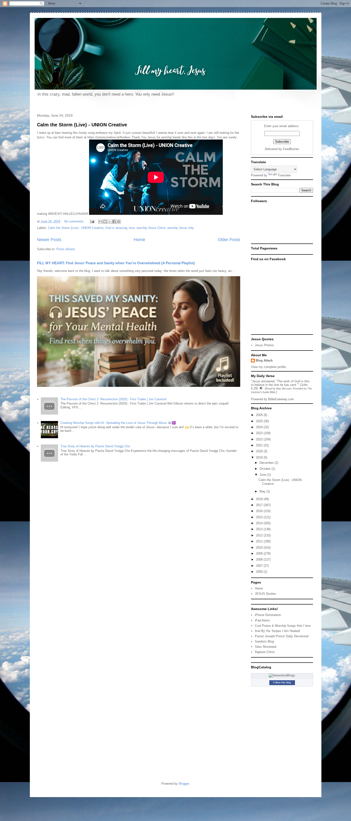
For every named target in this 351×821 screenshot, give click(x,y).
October (265, 468)
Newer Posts (49, 239)
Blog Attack (264, 360)
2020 (260, 451)
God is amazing (116, 228)
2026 (260, 415)
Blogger (184, 783)
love (132, 228)
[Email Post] (92, 221)
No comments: (74, 221)
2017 (260, 505)
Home (139, 239)
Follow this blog (282, 682)
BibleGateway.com (281, 399)
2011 (260, 541)
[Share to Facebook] (114, 221)
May (263, 491)
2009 (260, 553)
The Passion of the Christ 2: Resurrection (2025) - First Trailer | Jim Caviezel (113, 399)
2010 (260, 547)
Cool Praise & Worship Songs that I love (283, 625)
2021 (260, 445)
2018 (260, 499)
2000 (260, 571)
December (267, 463)
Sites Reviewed (265, 646)
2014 (260, 523)
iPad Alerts (262, 620)
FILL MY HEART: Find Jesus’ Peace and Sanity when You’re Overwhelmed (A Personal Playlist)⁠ (116, 263)
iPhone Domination (268, 615)
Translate (284, 175)
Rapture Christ (265, 652)
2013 (260, 529)
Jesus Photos (264, 345)
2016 (260, 511)
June (263, 474)
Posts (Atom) (65, 249)
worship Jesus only (180, 228)
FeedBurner (291, 149)
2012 (260, 535)
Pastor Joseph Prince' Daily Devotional (281, 636)
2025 (260, 421)
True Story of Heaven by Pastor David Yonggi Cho (95, 446)
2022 (260, 439)
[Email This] (100, 221)
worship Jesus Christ (151, 228)
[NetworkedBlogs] (282, 675)
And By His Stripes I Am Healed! (277, 631)
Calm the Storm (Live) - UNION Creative (82, 124)
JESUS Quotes (265, 593)
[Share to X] (109, 221)
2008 (260, 559)
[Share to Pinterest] (118, 221)
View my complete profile (268, 367)
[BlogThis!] (105, 221)
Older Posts (229, 239)
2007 (260, 565)
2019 (260, 457)
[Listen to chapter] (261, 388)
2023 (260, 433)
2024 (260, 427)
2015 (260, 517)
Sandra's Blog (264, 641)
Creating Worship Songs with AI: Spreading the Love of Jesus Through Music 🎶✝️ (118, 423)
